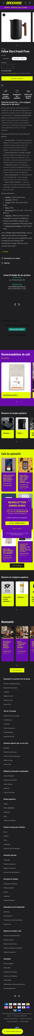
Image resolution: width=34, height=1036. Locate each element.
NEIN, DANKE (17, 528)
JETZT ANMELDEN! (17, 523)
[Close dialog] (29, 500)
